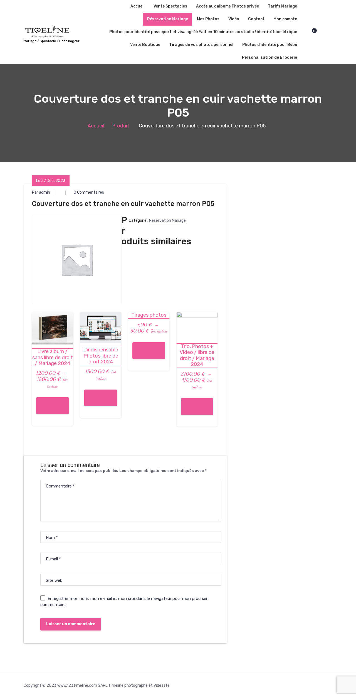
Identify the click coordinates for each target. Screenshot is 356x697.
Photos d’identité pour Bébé (269, 44)
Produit (120, 126)
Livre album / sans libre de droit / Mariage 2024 (52, 357)
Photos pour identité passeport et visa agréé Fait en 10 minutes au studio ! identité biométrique (203, 31)
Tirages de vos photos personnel (201, 44)
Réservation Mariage (167, 19)
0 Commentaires (88, 192)
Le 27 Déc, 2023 (50, 180)
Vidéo (233, 19)
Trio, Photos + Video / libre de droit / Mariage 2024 (197, 356)
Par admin (41, 192)
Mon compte (285, 19)
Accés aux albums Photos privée (227, 6)
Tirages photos (148, 315)
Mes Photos (208, 19)
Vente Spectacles (170, 6)
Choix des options (52, 405)
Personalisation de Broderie (269, 57)
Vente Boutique (145, 44)
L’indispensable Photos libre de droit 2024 (100, 356)
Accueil (137, 6)
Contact (256, 19)
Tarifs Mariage (282, 6)
